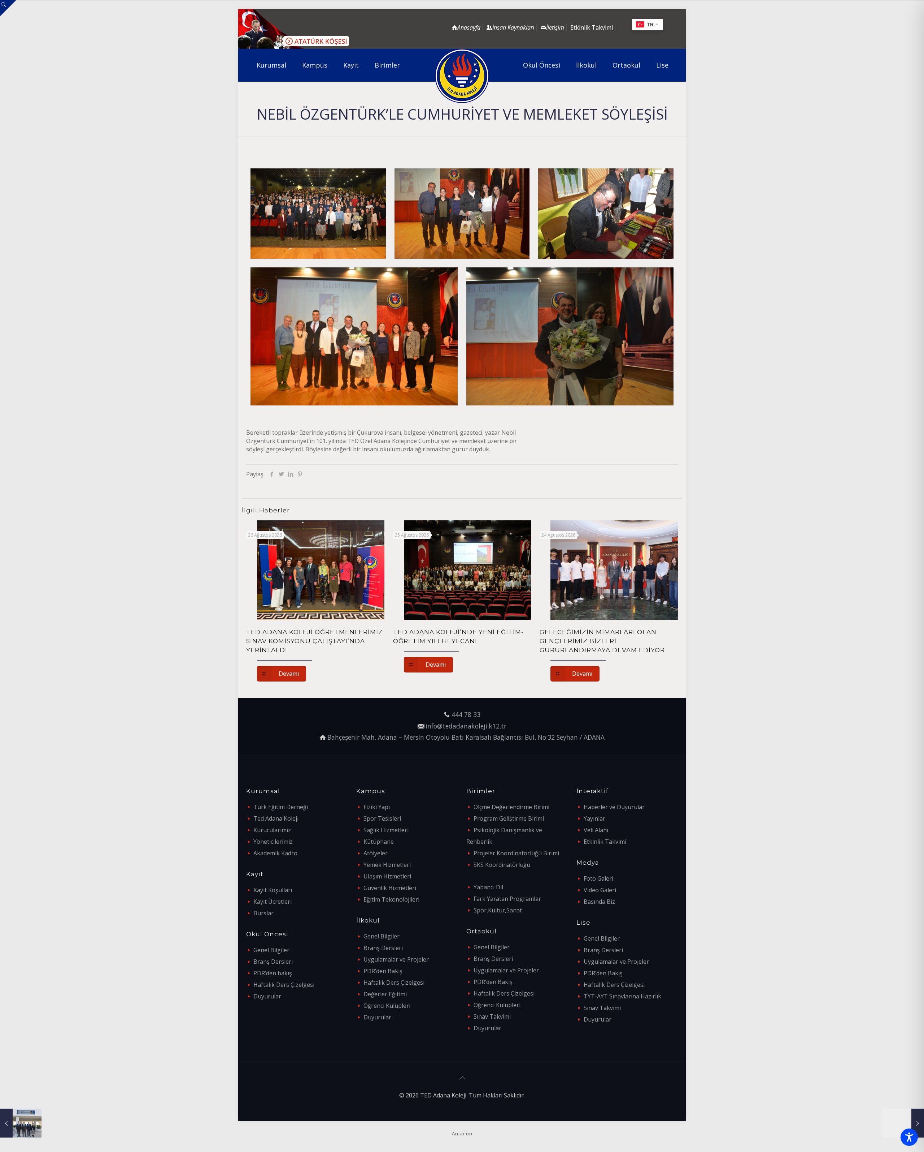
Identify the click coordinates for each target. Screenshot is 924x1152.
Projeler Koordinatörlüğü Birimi (516, 853)
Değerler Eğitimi (385, 994)
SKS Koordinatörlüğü (502, 865)
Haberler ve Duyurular (614, 807)
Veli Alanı (596, 830)
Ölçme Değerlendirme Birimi (511, 807)
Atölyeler (375, 853)
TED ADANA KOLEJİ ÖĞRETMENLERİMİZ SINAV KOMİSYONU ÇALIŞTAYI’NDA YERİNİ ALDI (314, 641)
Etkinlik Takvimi (591, 27)
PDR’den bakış (272, 973)
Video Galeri (600, 890)
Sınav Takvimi (492, 1016)
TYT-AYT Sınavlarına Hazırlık (622, 996)
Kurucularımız (272, 830)
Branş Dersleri (273, 962)
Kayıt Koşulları (272, 890)
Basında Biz (599, 902)
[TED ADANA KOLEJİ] (462, 76)
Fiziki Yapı (376, 807)
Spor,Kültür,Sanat (498, 910)
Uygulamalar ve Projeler (396, 959)
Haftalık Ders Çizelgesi (283, 985)
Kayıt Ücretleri (272, 902)
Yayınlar (594, 818)
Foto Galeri (598, 878)
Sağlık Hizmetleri (386, 830)
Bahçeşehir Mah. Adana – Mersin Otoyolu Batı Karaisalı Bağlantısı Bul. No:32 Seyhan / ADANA (466, 737)
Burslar (263, 913)
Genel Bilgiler (271, 950)
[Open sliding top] (8, 8)
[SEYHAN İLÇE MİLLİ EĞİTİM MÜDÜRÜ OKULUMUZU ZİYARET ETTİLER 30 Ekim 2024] (21, 1123)
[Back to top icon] (462, 1078)
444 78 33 (466, 714)
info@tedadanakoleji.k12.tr (466, 726)
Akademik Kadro (275, 853)
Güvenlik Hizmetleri (389, 888)
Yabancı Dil (488, 887)
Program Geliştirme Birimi (509, 818)
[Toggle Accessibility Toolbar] (909, 1137)
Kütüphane (378, 842)
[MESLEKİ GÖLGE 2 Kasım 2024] (903, 1123)
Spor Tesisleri (382, 818)
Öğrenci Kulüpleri (386, 1006)
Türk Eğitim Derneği (280, 807)
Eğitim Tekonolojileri (391, 899)
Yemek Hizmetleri (387, 865)
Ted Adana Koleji (275, 818)
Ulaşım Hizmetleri (387, 876)
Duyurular (267, 996)
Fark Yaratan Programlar (507, 899)
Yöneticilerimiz (273, 842)
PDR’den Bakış (382, 971)
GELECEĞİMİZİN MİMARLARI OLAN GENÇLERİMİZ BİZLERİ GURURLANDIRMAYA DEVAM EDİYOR (602, 641)
